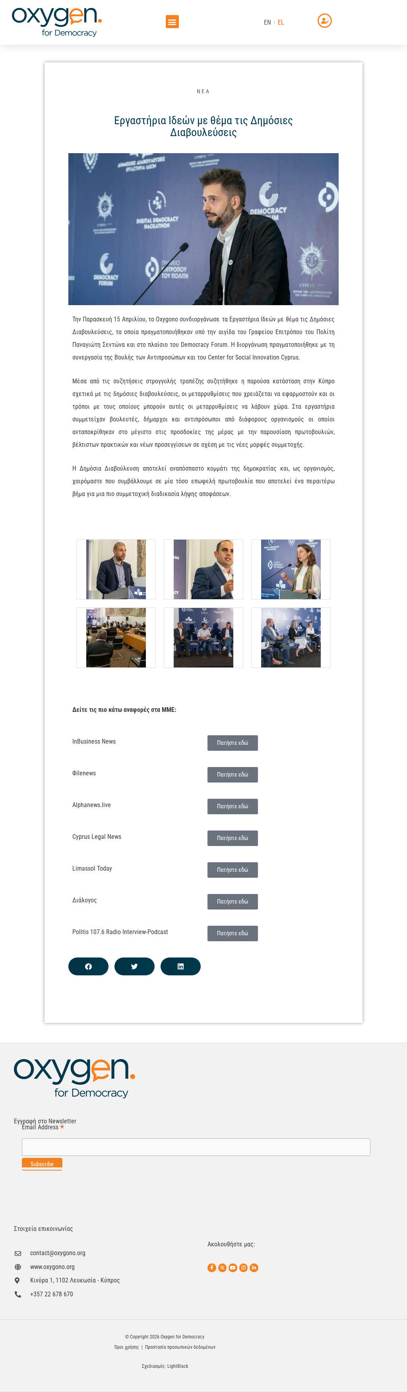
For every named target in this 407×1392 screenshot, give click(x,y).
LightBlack (177, 1366)
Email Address (43, 1127)
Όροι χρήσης (126, 1347)
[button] (172, 21)
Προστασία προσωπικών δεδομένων (180, 1347)
